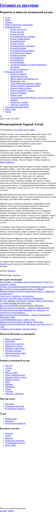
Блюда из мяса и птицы (20, 88)
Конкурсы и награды (14, 344)
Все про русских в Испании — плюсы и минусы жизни (25, 308)
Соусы (8, 389)
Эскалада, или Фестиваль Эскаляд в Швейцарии (21, 298)
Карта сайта (10, 109)
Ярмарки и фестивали (15, 348)
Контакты (9, 421)
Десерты (9, 391)
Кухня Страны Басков (20, 39)
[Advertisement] (28, 477)
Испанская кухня (12, 27)
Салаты (8, 368)
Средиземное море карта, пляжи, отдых (17, 319)
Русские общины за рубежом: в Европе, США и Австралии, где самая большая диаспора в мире (26, 302)
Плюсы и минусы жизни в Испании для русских (21, 322)
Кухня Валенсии (17, 41)
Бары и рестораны (13, 339)
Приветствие (11, 419)
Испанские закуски (19, 76)
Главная (8, 22)
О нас (7, 18)
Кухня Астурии (17, 34)
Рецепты (9, 438)
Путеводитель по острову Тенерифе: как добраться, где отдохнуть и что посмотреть (24, 311)
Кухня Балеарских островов (22, 36)
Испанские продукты (14, 406)
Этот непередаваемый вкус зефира (25, 83)
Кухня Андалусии (18, 29)
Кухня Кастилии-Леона (20, 53)
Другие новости (12, 355)
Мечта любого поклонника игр (24, 79)
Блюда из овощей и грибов (22, 90)
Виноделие (10, 341)
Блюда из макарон (18, 74)
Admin (32, 130)
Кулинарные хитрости (15, 408)
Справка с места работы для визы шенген (18, 329)
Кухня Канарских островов (22, 46)
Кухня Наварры (17, 62)
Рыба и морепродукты (15, 375)
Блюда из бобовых (18, 93)
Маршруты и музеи (13, 346)
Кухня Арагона (17, 32)
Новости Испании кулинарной (19, 25)
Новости (11, 271)
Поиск (8, 20)
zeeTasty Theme (6, 511)
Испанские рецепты (14, 72)
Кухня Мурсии (17, 60)
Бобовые (9, 384)
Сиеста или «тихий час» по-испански (16, 296)
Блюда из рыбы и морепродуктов (25, 86)
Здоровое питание (13, 351)
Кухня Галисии (17, 43)
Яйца (7, 382)
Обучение (9, 404)
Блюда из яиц (16, 95)
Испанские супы (17, 81)
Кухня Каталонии (18, 55)
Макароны (10, 387)
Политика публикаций (15, 423)
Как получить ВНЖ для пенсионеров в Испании (21, 305)
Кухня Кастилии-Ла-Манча (22, 50)
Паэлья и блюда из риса (15, 377)
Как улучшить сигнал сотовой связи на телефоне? (22, 289)
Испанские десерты (19, 102)
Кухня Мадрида (17, 58)
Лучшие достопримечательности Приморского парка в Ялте (27, 287)
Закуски (8, 365)
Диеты (8, 112)
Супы (7, 370)
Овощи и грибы (12, 379)
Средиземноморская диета (17, 107)
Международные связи (15, 353)
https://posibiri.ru (7, 162)
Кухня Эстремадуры (19, 69)
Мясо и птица (11, 372)
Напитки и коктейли (19, 104)
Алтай (3, 264)
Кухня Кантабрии (18, 48)
